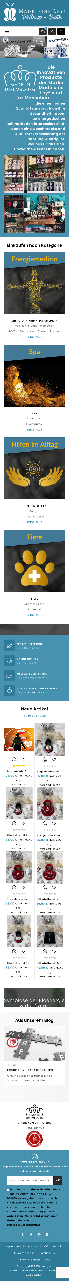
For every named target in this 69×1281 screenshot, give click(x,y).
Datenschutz (31, 1246)
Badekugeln (34, 418)
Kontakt (57, 1246)
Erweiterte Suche (30, 1259)
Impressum (12, 1246)
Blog (48, 1259)
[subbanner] (34, 158)
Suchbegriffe (47, 1253)
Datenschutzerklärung (23, 1225)
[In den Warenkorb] (14, 759)
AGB (46, 1246)
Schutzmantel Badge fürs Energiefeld (30, 771)
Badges (34, 511)
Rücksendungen (24, 1253)
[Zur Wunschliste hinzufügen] (23, 759)
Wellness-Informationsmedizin (34, 325)
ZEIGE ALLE (34, 337)
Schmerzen (34, 609)
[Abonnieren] (57, 1180)
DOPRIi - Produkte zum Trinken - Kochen (34, 331)
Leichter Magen (34, 603)
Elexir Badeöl (34, 424)
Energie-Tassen (34, 516)
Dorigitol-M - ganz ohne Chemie (30, 1070)
